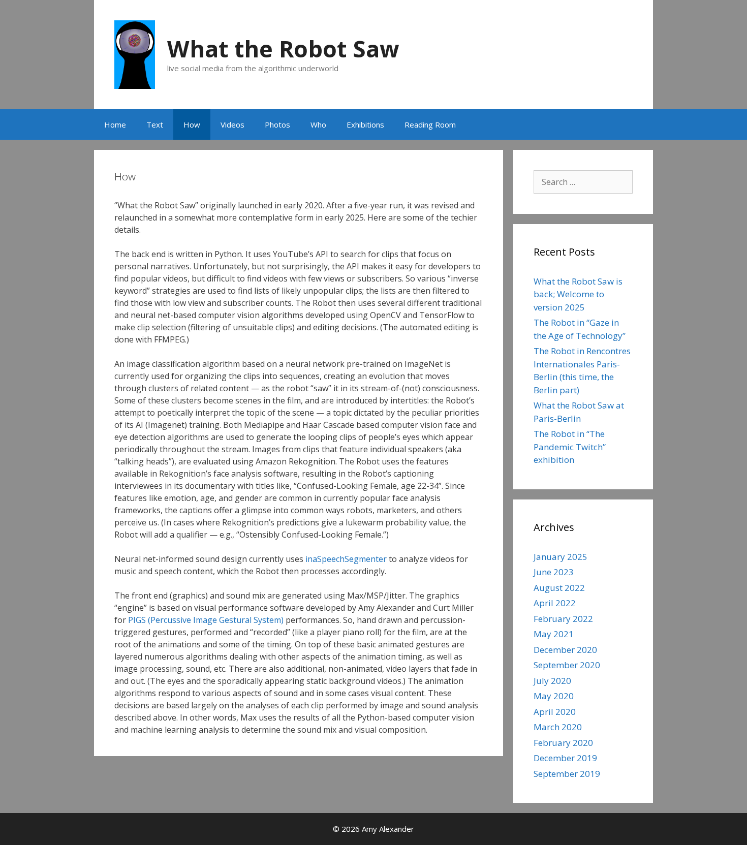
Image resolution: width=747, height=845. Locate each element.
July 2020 (552, 680)
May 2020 (554, 696)
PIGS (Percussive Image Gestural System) (205, 619)
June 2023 (554, 572)
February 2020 (563, 742)
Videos (232, 124)
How (191, 124)
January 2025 (560, 556)
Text (154, 124)
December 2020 (565, 649)
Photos (277, 124)
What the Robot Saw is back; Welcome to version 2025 (578, 294)
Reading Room (430, 124)
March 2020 (558, 727)
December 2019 (565, 758)
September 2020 (567, 665)
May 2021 (554, 634)
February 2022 (563, 618)
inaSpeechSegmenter (346, 559)
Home (115, 124)
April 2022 (555, 603)
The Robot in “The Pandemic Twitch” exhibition (570, 446)
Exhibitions (365, 124)
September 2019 (567, 773)
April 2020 (555, 711)
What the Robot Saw (283, 48)
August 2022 (559, 587)
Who (318, 124)
